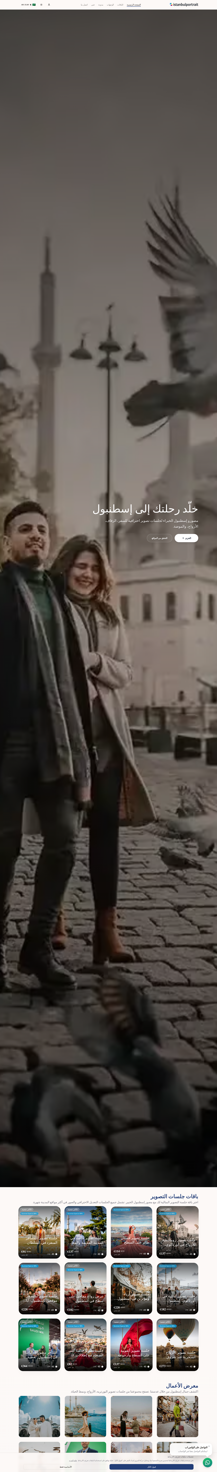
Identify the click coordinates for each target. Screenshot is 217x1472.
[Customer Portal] (49, 4)
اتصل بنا (84, 4)
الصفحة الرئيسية (134, 4)
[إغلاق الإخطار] (209, 1446)
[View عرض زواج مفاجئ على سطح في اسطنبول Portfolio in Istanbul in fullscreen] (131, 1416)
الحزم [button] (188, 538)
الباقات (120, 4)
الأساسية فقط (66, 1467)
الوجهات (110, 4)
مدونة (100, 4)
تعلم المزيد (73, 1460)
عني (93, 4)
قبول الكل (151, 1467)
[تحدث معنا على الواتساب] (207, 1462)
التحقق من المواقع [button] (159, 538)
